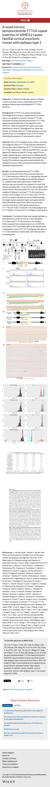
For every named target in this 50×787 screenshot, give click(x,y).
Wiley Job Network (9, 761)
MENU (24, 20)
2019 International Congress (21, 60)
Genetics (20, 85)
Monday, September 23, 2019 (21, 82)
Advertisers (7, 767)
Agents (16, 767)
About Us (6, 755)
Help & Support (8, 753)
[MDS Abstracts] (25, 14)
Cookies (5, 758)
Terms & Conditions (10, 764)
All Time (17, 705)
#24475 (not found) (11, 729)
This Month (7, 705)
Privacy (13, 758)
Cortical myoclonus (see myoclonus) (26, 67)
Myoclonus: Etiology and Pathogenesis (17, 70)
